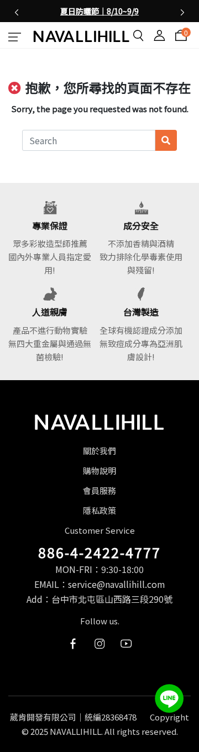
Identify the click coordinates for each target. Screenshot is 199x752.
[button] (17, 11)
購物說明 (99, 470)
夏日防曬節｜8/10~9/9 (99, 11)
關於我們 (99, 450)
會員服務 (99, 490)
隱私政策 (99, 510)
